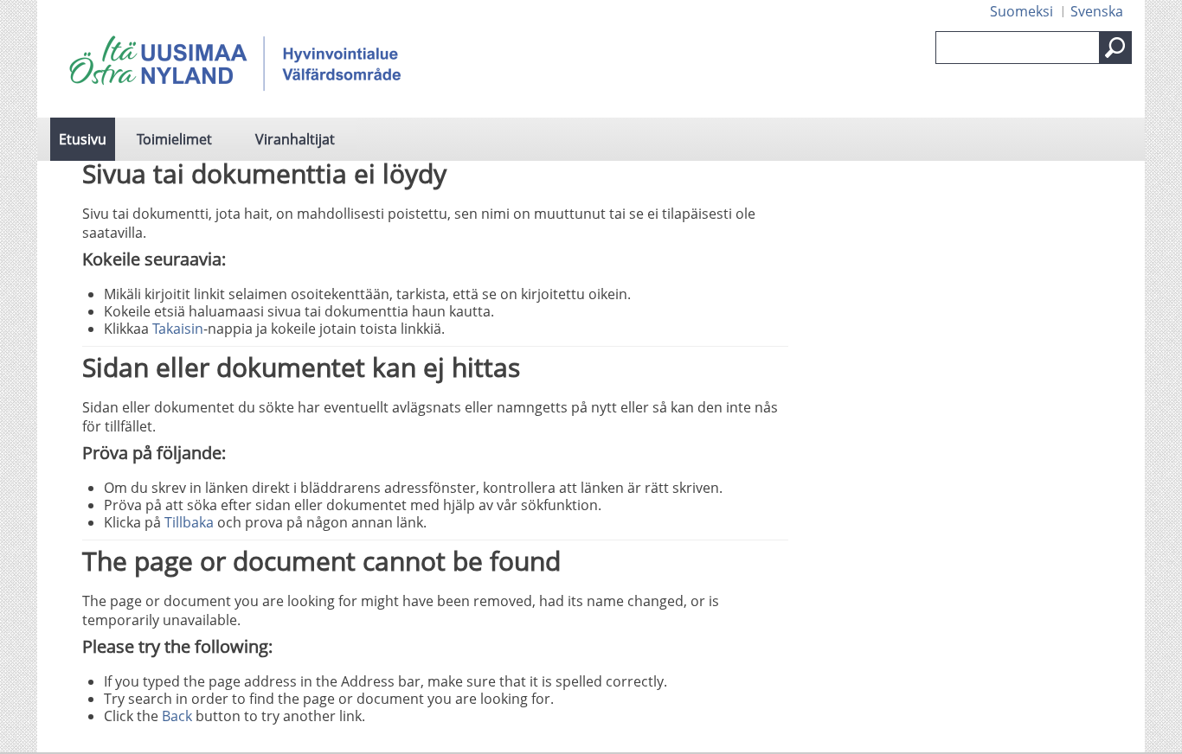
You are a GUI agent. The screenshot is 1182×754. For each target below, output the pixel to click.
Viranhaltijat (295, 139)
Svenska (1096, 11)
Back (177, 715)
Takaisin (177, 328)
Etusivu (82, 139)
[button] (1115, 47)
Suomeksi (1021, 11)
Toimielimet (174, 139)
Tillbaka (189, 522)
